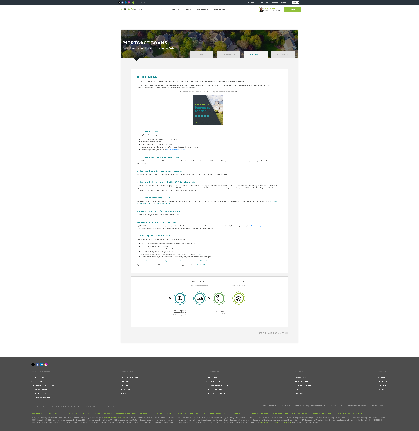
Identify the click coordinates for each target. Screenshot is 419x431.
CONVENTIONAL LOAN (130, 377)
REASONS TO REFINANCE (42, 398)
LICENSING (286, 406)
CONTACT (382, 385)
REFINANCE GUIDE (39, 394)
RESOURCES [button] (202, 9)
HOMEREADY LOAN (214, 389)
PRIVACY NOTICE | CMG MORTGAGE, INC (310, 406)
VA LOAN (124, 385)
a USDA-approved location (175, 150)
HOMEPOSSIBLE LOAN (215, 394)
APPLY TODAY (37, 381)
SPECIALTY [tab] (282, 55)
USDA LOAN (126, 389)
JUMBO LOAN (126, 394)
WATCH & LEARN (302, 381)
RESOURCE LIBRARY (303, 385)
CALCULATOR (300, 377)
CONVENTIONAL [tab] (228, 55)
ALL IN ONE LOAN (214, 381)
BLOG (297, 389)
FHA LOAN (125, 381)
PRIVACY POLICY (337, 406)
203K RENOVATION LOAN (217, 385)
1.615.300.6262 (199, 265)
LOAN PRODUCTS (220, 9)
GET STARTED (293, 9)
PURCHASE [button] (156, 9)
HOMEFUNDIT (212, 377)
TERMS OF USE (377, 406)
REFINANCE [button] (173, 9)
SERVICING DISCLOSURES (357, 406)
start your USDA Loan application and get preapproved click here (162, 261)
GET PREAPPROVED (39, 377)
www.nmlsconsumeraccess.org (114, 418)
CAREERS (381, 377)
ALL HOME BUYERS (39, 389)
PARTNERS (382, 381)
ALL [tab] (201, 55)
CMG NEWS (263, 2)
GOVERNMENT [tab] (256, 55)
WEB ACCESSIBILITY (270, 406)
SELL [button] (187, 9)
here (199, 254)
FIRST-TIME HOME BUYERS (42, 385)
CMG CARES (383, 389)
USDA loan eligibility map (259, 226)
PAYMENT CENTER (279, 2)
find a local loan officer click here (199, 261)
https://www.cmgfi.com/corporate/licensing (275, 422)
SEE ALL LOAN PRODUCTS (271, 333)
